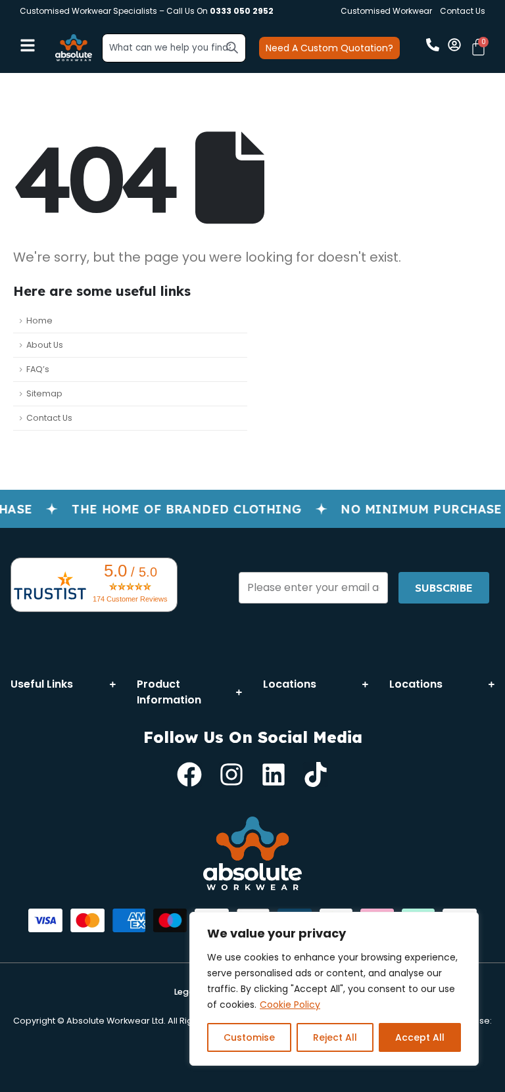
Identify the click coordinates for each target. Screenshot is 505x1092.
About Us (44, 344)
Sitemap (44, 393)
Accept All (420, 1037)
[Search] (232, 47)
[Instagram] (231, 774)
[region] (334, 989)
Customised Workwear (386, 10)
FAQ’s (37, 369)
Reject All (335, 1037)
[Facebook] (189, 774)
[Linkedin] (273, 774)
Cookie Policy (290, 1004)
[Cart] (478, 47)
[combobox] (174, 48)
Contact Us (462, 10)
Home (39, 320)
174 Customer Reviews (130, 599)
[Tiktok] (315, 774)
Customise (249, 1037)
